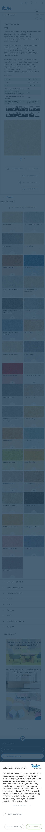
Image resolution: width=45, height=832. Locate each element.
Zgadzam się (34, 827)
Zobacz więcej (20, 805)
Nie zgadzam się (14, 827)
